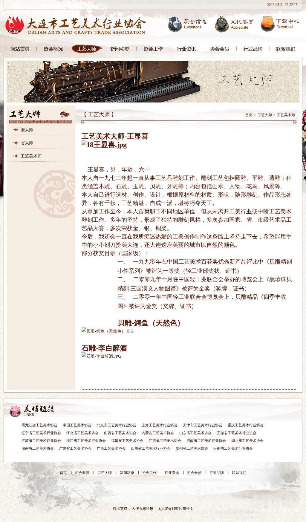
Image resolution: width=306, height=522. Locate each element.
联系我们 (286, 49)
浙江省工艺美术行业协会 (86, 441)
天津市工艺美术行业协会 (202, 425)
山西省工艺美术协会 (120, 433)
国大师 (27, 130)
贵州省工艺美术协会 (192, 448)
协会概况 (53, 49)
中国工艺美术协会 (77, 425)
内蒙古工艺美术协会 (158, 433)
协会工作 (153, 49)
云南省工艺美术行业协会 (233, 448)
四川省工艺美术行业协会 (150, 448)
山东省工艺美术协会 (195, 433)
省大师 (27, 143)
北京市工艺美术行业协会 (116, 425)
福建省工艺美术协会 (127, 441)
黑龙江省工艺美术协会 (39, 425)
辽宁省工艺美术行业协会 (41, 433)
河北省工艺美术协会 (82, 433)
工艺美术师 (31, 156)
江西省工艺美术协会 (165, 441)
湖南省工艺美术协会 (38, 448)
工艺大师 (86, 49)
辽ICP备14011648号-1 (175, 508)
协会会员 (220, 49)
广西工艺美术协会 (111, 448)
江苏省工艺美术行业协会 (41, 441)
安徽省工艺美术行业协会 (236, 433)
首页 (20, 49)
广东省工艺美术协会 (75, 448)
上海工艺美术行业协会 (160, 425)
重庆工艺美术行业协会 (246, 425)
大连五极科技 (142, 508)
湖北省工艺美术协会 (247, 441)
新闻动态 (120, 49)
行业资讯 (186, 49)
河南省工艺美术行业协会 (206, 441)
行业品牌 (253, 49)
